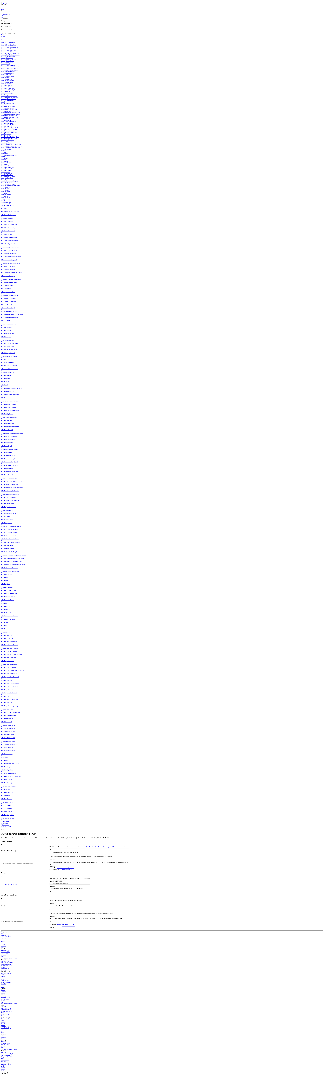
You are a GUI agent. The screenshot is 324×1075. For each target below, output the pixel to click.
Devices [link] (3, 967)
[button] (162, 1)
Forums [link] (3, 977)
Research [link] (3, 946)
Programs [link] (3, 955)
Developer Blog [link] (5, 950)
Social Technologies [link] (6, 936)
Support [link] (3, 979)
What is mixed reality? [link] (7, 962)
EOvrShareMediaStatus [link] (11, 885)
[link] (4, 3)
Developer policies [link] (6, 973)
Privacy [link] (3, 976)
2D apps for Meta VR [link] (6, 965)
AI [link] (1, 939)
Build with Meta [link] (5, 935)
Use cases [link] (3, 970)
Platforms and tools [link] (6, 964)
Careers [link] (3, 944)
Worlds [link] (2, 941)
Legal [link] (2, 974)
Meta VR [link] (3, 938)
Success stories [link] (5, 968)
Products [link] (3, 947)
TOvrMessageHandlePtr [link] (108, 847)
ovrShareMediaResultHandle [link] (91, 847)
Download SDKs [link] (5, 952)
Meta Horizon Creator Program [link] (9, 958)
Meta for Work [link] (5, 953)
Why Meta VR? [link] (5, 961)
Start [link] (2, 956)
